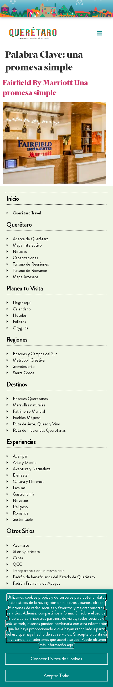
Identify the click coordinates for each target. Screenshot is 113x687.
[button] (99, 33)
